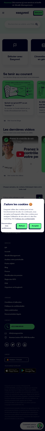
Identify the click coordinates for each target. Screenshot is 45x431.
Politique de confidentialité (25, 219)
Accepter (35, 226)
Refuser (22, 226)
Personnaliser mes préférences (7, 226)
